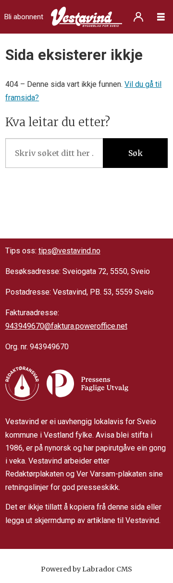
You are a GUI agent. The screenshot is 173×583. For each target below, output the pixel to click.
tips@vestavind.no (69, 250)
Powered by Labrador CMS (86, 569)
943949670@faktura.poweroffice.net (66, 326)
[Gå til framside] (86, 17)
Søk (135, 153)
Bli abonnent (23, 16)
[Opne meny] (161, 17)
